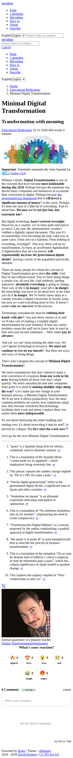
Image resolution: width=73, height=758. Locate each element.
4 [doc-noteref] (10, 258)
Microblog (16, 17)
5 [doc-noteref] (23, 316)
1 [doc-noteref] (41, 201)
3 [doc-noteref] (29, 242)
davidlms (7, 3)
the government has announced (31, 196)
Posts (13, 10)
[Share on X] (4, 587)
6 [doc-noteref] (43, 349)
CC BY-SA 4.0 (49, 754)
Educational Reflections (25, 90)
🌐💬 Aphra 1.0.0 (14, 173)
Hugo (21, 751)
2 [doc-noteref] (21, 213)
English (6, 35)
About (14, 24)
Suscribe (15, 28)
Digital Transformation (16, 643)
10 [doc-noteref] (66, 427)
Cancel (6, 47)
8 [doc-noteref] (13, 390)
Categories (16, 14)
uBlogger (45, 751)
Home (14, 86)
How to (14, 21)
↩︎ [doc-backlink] (59, 450)
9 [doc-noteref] (63, 423)
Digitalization (39, 643)
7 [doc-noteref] (24, 364)
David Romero (27, 754)
